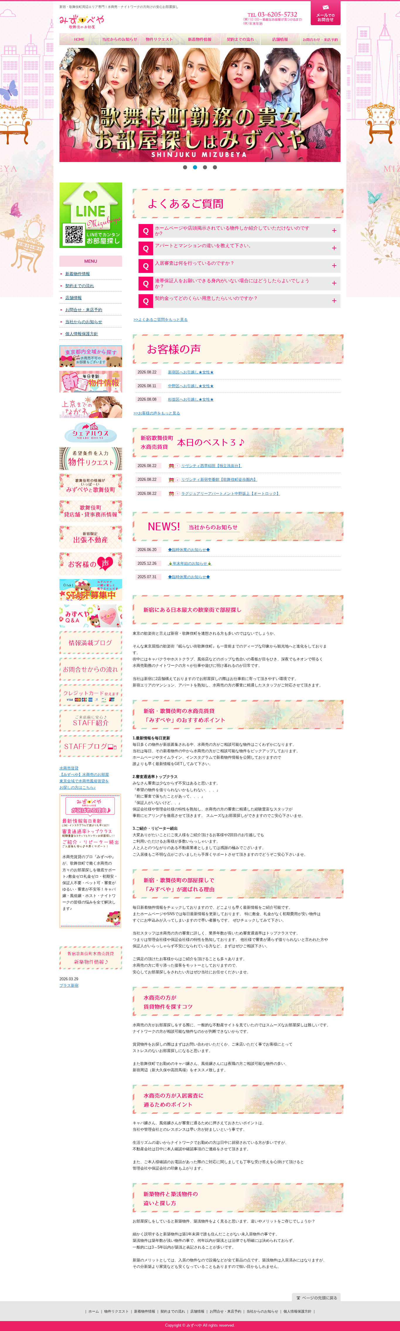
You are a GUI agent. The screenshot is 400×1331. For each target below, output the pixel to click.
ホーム (79, 39)
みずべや (81, 22)
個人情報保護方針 (81, 333)
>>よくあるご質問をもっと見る (161, 319)
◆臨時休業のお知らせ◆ (189, 549)
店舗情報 (280, 39)
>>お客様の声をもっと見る (157, 413)
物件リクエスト (160, 39)
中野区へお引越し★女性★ (191, 386)
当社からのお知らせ (120, 39)
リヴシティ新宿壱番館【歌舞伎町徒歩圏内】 (219, 479)
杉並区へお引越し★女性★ (191, 399)
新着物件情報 (200, 39)
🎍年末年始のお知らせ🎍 (190, 563)
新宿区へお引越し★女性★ (191, 372)
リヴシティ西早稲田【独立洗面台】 (211, 466)
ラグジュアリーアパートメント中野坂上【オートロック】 (230, 493)
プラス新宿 (68, 985)
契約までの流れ (240, 39)
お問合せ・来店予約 (320, 39)
